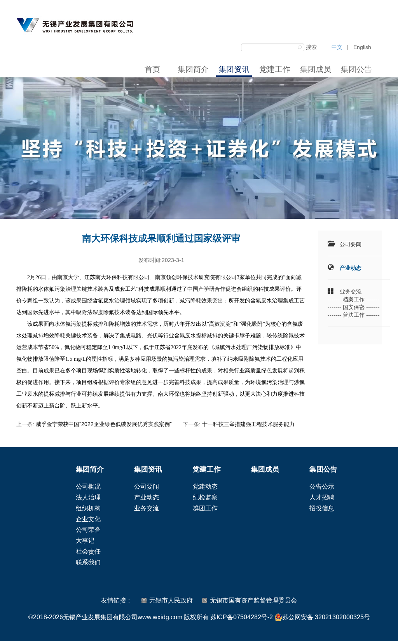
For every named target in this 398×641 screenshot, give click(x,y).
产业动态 (350, 268)
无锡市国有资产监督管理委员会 (253, 600)
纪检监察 (205, 497)
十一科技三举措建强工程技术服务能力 (248, 424)
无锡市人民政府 (171, 600)
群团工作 (205, 508)
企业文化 (88, 519)
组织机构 (88, 508)
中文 (337, 47)
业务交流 (350, 291)
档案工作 (354, 299)
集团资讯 (234, 69)
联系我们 (88, 562)
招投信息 (321, 508)
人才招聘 (321, 497)
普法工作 (354, 315)
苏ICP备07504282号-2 (241, 617)
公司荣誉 (88, 529)
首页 (152, 69)
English (362, 47)
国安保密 (354, 307)
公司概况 (88, 486)
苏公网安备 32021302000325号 (326, 617)
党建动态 (205, 486)
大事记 (85, 540)
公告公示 (321, 486)
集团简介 (193, 69)
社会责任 (88, 551)
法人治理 (88, 497)
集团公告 (356, 69)
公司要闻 (350, 244)
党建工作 (274, 69)
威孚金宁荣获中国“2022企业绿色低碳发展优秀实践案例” (104, 424)
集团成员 (315, 69)
